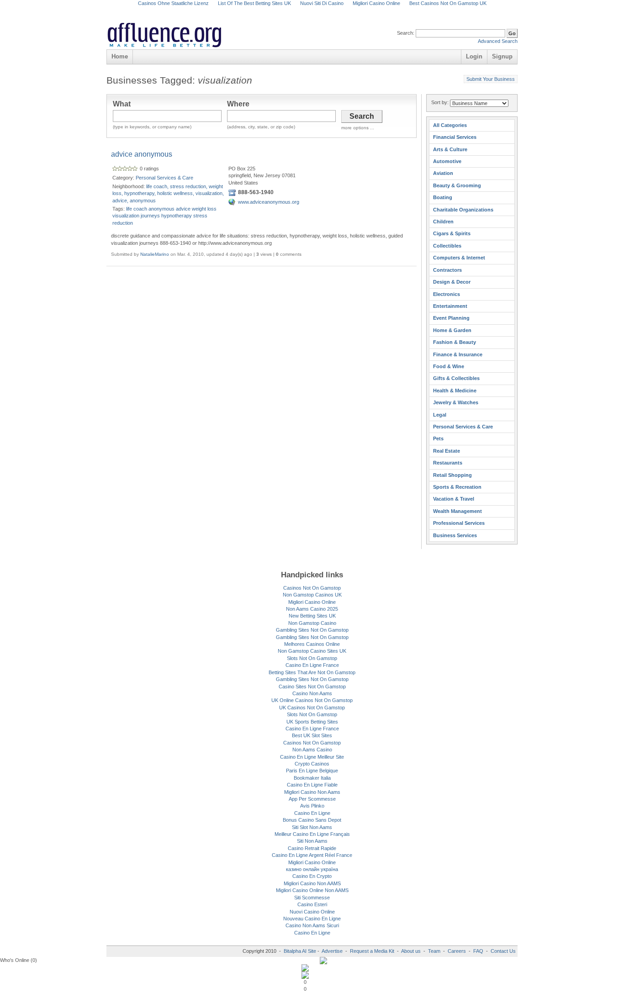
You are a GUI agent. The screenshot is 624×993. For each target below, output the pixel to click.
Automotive (447, 161)
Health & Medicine (454, 390)
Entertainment (450, 306)
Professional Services (459, 523)
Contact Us (503, 951)
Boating (442, 197)
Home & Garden (452, 330)
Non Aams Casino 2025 (312, 609)
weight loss (204, 208)
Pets (438, 438)
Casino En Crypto (312, 876)
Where (238, 104)
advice (183, 208)
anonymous (161, 208)
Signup (502, 56)
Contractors (447, 270)
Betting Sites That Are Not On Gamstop (312, 672)
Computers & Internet (459, 257)
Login (474, 56)
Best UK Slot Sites (312, 735)
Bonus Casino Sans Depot (312, 820)
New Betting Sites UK (312, 615)
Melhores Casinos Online (312, 644)
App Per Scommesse (312, 799)
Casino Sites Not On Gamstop (312, 686)
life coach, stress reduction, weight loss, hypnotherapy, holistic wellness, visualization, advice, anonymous (168, 193)
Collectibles (447, 245)
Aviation (443, 173)
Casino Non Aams (312, 693)
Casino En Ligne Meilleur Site (312, 757)
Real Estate (446, 451)
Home (119, 56)
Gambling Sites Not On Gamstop (312, 630)
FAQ (478, 951)
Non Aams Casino (312, 749)
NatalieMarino (154, 254)
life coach (136, 208)
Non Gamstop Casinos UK (312, 594)
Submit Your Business (490, 79)
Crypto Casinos (312, 763)
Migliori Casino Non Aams (312, 792)
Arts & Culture (450, 149)
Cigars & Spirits (452, 233)
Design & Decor (452, 282)
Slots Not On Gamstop (312, 658)
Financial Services (454, 137)
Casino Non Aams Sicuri (312, 925)
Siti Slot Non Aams (312, 827)
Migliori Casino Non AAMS (312, 883)
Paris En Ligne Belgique (312, 770)
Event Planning (451, 318)
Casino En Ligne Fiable (312, 784)
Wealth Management (457, 511)
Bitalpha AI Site (300, 951)
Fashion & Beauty (454, 342)
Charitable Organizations (463, 209)
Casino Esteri (312, 904)
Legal (439, 414)
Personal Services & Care (164, 177)
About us (411, 951)
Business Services (455, 535)
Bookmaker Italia (312, 778)
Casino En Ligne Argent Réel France (312, 855)
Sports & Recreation (457, 487)
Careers (457, 951)
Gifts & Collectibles (456, 378)
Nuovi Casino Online (312, 911)
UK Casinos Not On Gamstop (312, 707)
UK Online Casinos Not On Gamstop (312, 700)
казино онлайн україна (312, 869)
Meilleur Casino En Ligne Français (312, 834)
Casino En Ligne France (312, 665)
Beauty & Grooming (457, 185)
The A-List (336, 24)
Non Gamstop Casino (312, 623)
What (122, 104)
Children (443, 221)
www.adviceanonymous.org (268, 202)
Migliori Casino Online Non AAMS (312, 890)
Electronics (446, 294)
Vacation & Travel (453, 499)
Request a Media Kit (373, 951)
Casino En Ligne (312, 813)
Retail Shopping (452, 475)
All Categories (450, 125)
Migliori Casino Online (312, 602)
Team (434, 951)
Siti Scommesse (312, 897)
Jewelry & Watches (455, 402)
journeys (150, 215)
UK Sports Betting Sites (312, 721)
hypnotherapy (176, 215)
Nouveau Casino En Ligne (312, 918)
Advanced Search (498, 41)
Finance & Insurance (457, 354)
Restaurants (447, 462)
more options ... (357, 127)
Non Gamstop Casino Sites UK (312, 651)
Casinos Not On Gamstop (312, 588)
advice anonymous (141, 154)
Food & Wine (448, 366)
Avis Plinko (312, 805)
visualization (125, 215)
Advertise (332, 951)
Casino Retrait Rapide (312, 848)
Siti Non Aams (312, 841)
